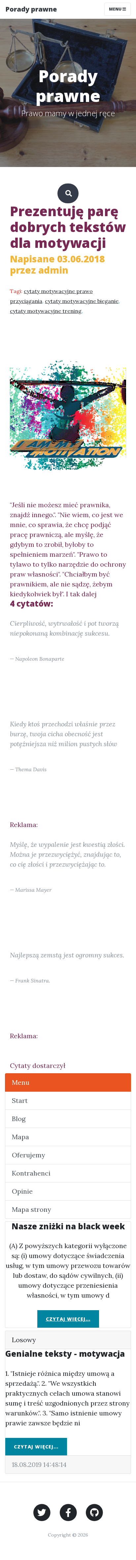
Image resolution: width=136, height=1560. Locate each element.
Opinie (22, 1191)
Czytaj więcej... (68, 1319)
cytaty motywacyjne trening (46, 311)
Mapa (20, 1137)
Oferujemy (28, 1155)
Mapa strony (31, 1209)
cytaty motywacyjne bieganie (82, 301)
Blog (18, 1118)
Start (20, 1100)
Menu (115, 9)
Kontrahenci (31, 1173)
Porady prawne (31, 9)
